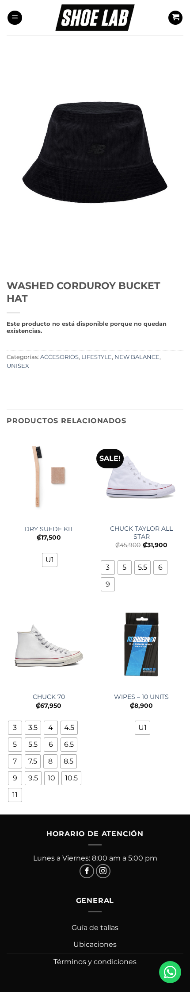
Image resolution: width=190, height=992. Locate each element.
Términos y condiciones (95, 961)
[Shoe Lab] (95, 17)
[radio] (49, 560)
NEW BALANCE (137, 357)
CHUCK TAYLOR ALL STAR (141, 532)
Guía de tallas (95, 927)
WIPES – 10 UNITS (141, 696)
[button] (15, 18)
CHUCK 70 (49, 696)
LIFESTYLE (96, 357)
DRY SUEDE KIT (48, 529)
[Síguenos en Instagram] (103, 871)
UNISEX (18, 366)
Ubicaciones (95, 944)
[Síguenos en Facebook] (87, 871)
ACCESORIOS (59, 357)
